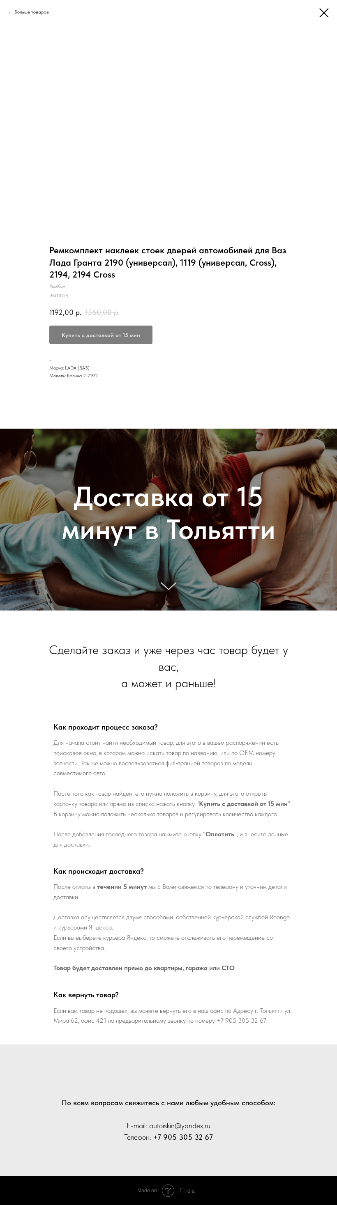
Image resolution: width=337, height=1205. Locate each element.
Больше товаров (31, 12)
